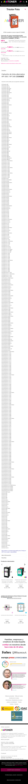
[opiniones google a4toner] (14, 668)
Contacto (12, 704)
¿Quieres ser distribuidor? (12, 702)
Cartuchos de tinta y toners (9, 5)
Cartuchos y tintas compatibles (7, 742)
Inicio (2, 5)
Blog (2, 744)
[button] (25, 10)
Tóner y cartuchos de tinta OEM (7, 743)
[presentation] (14, 70)
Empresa (16, 704)
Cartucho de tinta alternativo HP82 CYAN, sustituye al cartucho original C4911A (21, 615)
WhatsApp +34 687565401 (6, 757)
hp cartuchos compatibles (13, 60)
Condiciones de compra (14, 698)
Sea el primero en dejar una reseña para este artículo (14, 55)
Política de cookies (19, 765)
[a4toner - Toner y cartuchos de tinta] (9, 2)
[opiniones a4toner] (14, 679)
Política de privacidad (9, 696)
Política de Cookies (19, 696)
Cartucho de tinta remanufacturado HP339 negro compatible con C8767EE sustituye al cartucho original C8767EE (7, 582)
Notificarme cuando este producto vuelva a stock (11, 63)
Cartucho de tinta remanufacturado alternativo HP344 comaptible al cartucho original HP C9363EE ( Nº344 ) (21, 582)
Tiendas (19, 702)
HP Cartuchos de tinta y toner (20, 5)
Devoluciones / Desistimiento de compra (14, 700)
